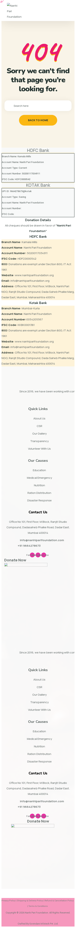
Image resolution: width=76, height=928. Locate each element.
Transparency (39, 441)
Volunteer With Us (39, 449)
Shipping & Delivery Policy (30, 900)
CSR (39, 426)
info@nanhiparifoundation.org (30, 281)
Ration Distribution (39, 493)
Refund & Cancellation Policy (59, 900)
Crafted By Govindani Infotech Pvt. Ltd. (38, 923)
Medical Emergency (39, 478)
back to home (38, 120)
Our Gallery (39, 433)
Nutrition (39, 485)
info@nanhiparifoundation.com (42, 540)
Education (39, 470)
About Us (39, 418)
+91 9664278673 (29, 546)
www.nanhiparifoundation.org (34, 275)
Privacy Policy (8, 900)
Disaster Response (39, 500)
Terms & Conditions (38, 906)
